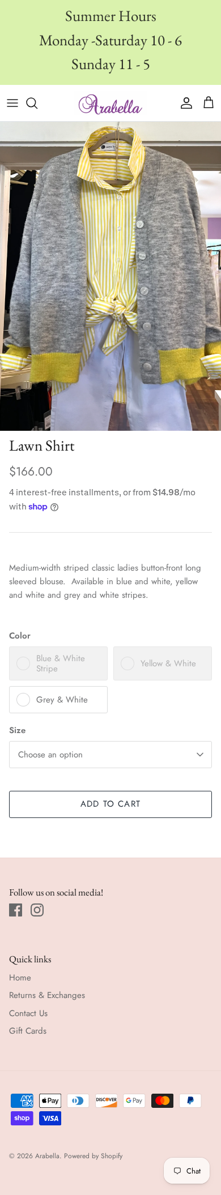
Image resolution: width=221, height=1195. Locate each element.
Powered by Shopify (93, 1156)
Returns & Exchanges (47, 995)
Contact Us (28, 1013)
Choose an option (50, 754)
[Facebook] (15, 909)
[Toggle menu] (12, 103)
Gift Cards (27, 1031)
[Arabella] (110, 103)
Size (17, 730)
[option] (110, 276)
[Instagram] (37, 909)
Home (20, 977)
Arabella (47, 1156)
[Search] (37, 103)
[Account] (183, 103)
